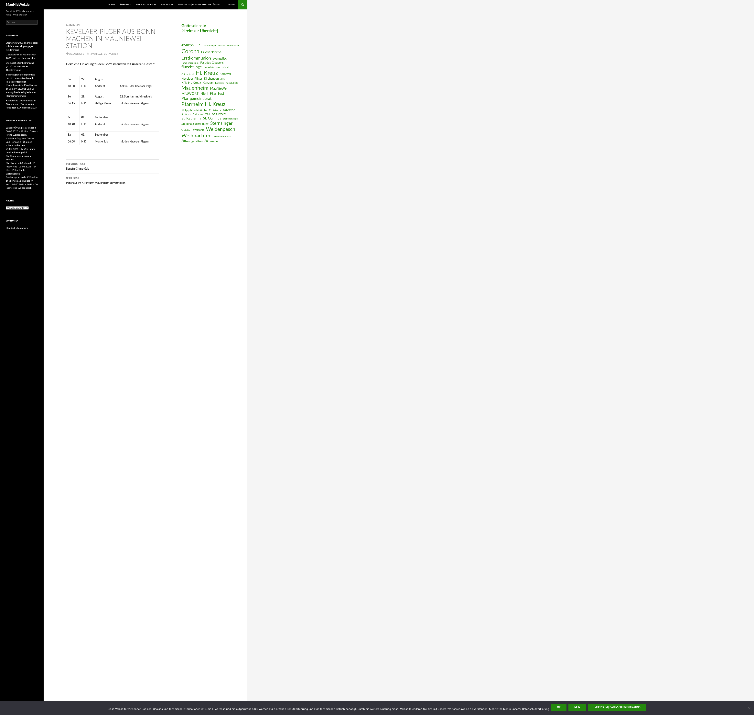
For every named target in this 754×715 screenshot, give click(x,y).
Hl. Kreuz (207, 73)
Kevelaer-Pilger (191, 78)
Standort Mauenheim (17, 228)
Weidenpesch (220, 129)
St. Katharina (191, 118)
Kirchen (165, 5)
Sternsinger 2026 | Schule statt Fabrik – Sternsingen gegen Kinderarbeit (22, 46)
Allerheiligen (210, 45)
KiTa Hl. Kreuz (191, 82)
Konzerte (219, 83)
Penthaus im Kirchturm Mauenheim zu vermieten (95, 180)
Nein (577, 707)
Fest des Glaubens (212, 62)
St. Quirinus (212, 118)
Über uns (125, 5)
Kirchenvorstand (214, 78)
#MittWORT (191, 45)
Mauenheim (194, 88)
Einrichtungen (144, 5)
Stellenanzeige (230, 119)
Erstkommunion (196, 58)
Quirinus (215, 110)
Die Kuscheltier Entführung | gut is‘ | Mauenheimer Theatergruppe (20, 66)
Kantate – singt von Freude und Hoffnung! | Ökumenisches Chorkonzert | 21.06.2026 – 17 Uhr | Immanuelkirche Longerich (21, 145)
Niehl (204, 93)
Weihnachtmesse (222, 136)
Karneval (225, 74)
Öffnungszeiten (192, 141)
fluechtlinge (191, 67)
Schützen (186, 114)
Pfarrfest (217, 94)
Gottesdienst (187, 74)
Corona (190, 51)
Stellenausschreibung (195, 123)
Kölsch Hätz (232, 83)
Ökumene (211, 141)
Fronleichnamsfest (216, 67)
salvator (229, 110)
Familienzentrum (190, 63)
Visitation (186, 130)
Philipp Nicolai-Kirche (194, 110)
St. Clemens (219, 114)
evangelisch (221, 58)
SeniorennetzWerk (201, 114)
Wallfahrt (198, 130)
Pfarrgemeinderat (196, 99)
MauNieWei (218, 88)
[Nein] (749, 708)
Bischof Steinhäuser (228, 45)
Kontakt (230, 5)
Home (111, 5)
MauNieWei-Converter (104, 54)
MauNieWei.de (18, 4)
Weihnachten (196, 135)
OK (559, 707)
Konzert (208, 82)
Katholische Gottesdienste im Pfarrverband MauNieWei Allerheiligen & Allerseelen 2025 (21, 104)
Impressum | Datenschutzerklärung (199, 5)
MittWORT (190, 94)
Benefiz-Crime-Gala (77, 166)
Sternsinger (221, 123)
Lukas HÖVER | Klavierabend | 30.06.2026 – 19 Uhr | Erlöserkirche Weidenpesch (22, 131)
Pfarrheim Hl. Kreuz (203, 104)
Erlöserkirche (211, 52)
